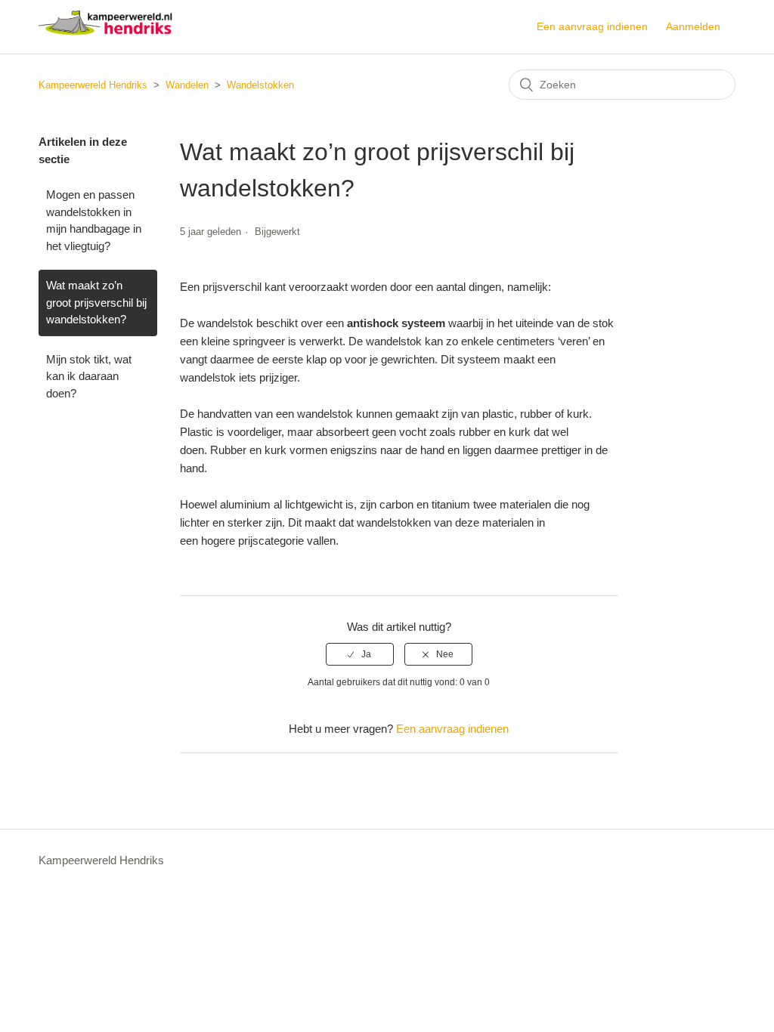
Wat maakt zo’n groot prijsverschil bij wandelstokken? (96, 302)
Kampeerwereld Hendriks (93, 85)
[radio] (360, 654)
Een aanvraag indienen (592, 26)
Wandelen (187, 85)
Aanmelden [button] (693, 26)
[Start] (105, 34)
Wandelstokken (260, 85)
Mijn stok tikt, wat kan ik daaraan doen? (89, 376)
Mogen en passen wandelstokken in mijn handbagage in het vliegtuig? (93, 220)
